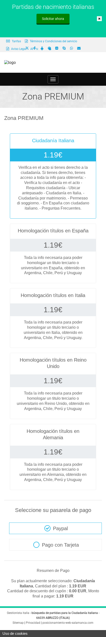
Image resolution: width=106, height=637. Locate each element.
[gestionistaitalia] (10, 62)
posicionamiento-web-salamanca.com (67, 622)
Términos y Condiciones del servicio (53, 41)
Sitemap (18, 622)
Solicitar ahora (53, 19)
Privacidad (33, 622)
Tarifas (16, 41)
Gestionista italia (18, 613)
